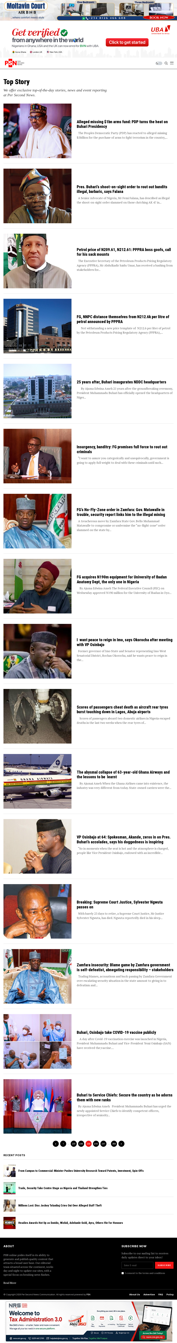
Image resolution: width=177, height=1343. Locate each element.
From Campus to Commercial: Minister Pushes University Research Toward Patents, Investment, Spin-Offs (81, 1170)
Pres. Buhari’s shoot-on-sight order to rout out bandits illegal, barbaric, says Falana (122, 189)
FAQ (160, 1294)
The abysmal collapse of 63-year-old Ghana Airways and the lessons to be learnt (123, 774)
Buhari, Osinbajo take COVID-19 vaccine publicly (116, 1032)
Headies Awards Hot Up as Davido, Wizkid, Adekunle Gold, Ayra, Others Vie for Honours (70, 1223)
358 (114, 1143)
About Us (134, 1294)
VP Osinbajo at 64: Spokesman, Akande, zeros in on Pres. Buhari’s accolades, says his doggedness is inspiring (124, 839)
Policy (170, 1294)
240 (96, 1143)
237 (73, 1143)
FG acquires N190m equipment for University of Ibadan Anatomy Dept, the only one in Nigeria (122, 579)
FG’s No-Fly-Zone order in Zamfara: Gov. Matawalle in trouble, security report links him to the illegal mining (121, 512)
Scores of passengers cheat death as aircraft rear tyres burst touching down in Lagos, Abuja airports (122, 709)
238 (81, 1143)
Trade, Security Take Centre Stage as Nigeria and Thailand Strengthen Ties (63, 1188)
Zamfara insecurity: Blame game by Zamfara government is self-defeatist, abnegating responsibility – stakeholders (125, 967)
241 (103, 1143)
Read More (9, 1283)
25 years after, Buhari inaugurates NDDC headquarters (121, 382)
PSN (88, 1294)
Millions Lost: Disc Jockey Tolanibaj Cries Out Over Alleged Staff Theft (60, 1205)
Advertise (149, 1294)
